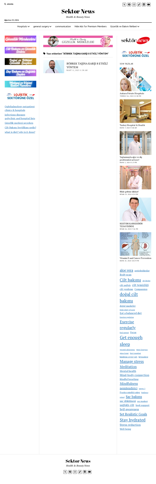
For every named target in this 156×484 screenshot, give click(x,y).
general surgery (41, 26)
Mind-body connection (134, 375)
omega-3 (142, 389)
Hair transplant (135, 353)
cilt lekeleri (146, 281)
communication (63, 26)
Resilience (144, 393)
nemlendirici (128, 388)
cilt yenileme (126, 289)
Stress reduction (130, 425)
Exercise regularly (128, 324)
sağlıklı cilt (127, 405)
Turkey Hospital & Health (132, 125)
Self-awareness (129, 409)
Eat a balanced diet (131, 313)
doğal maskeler (128, 305)
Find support (124, 333)
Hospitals (22, 26)
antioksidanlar (142, 270)
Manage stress (132, 361)
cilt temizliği (140, 285)
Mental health (128, 371)
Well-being (125, 428)
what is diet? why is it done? (20, 132)
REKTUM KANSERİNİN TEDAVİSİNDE (131, 225)
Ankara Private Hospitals (132, 93)
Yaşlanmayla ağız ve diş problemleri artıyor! (131, 158)
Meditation (128, 366)
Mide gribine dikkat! (129, 191)
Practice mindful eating (130, 392)
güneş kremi (124, 353)
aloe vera (126, 270)
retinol (122, 397)
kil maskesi (143, 356)
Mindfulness (129, 383)
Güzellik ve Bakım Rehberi (123, 26)
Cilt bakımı (130, 280)
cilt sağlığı (125, 285)
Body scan (125, 274)
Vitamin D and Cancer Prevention (135, 258)
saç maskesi (142, 401)
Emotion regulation (127, 317)
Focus (133, 332)
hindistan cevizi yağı (128, 356)
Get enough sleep (131, 340)
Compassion (141, 289)
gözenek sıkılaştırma (127, 350)
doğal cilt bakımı (129, 297)
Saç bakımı (134, 396)
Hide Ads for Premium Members (90, 26)
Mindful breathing (129, 379)
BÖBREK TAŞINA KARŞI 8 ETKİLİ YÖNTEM (87, 65)
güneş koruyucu (142, 350)
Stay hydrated (132, 420)
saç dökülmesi (128, 401)
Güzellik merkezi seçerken (19, 123)
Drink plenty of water (127, 310)
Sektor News (78, 11)
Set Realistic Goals (133, 414)
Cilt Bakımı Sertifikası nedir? (20, 127)
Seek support (142, 405)
